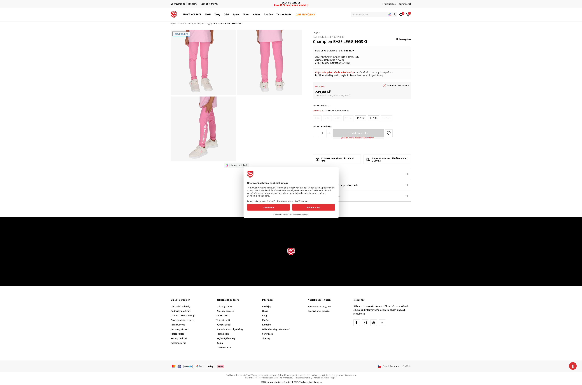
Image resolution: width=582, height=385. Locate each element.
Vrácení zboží (223, 320)
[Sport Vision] (174, 14)
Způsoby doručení (225, 310)
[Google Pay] (199, 366)
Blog (264, 315)
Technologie (223, 333)
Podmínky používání (181, 310)
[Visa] (179, 366)
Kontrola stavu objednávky (230, 329)
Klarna (220, 342)
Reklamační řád (178, 342)
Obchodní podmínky (181, 306)
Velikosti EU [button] (318, 110)
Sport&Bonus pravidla (319, 310)
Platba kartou (177, 333)
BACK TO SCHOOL (291, 3)
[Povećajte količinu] (329, 133)
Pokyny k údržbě (179, 338)
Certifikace (267, 333)
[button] (203, 14)
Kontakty (266, 324)
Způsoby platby (224, 306)
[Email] (382, 323)
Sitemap (266, 338)
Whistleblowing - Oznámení (275, 329)
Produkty (189, 23)
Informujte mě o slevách (398, 85)
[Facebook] (357, 323)
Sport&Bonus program (319, 306)
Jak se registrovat (179, 329)
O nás (265, 310)
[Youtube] (374, 323)
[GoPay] (188, 366)
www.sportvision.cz (275, 382)
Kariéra (265, 320)
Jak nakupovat (178, 324)
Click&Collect (223, 315)
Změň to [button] (406, 366)
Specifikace (320, 174)
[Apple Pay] (210, 366)
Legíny (209, 23)
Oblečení (199, 23)
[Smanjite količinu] (315, 133)
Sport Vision (177, 23)
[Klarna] (220, 366)
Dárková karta (224, 347)
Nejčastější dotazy (226, 338)
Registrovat (405, 3)
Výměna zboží (224, 324)
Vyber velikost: (321, 105)
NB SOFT (294, 382)
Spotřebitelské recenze (182, 320)
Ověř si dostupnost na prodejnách (335, 185)
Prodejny (266, 306)
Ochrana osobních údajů (183, 315)
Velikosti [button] (330, 110)
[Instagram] (365, 323)
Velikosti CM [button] (343, 110)
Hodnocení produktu (326, 196)
